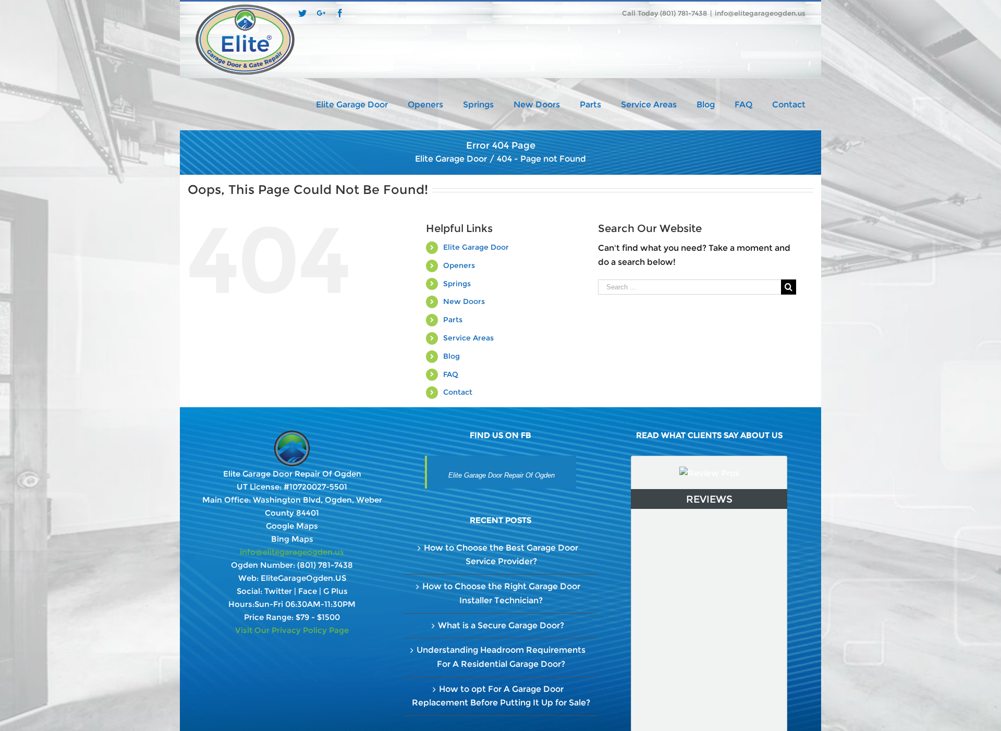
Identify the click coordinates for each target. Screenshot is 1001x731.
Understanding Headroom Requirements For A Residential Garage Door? (501, 657)
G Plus (335, 591)
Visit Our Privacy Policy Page (292, 630)
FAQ (450, 374)
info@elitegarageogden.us (760, 13)
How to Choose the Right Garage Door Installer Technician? (501, 593)
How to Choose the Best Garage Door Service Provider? (501, 555)
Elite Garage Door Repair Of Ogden (501, 475)
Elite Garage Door (476, 247)
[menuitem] (362, 104)
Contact (457, 392)
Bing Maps (292, 539)
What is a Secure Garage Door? (501, 625)
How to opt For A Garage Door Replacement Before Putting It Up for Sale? (501, 696)
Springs (457, 283)
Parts (452, 319)
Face (307, 591)
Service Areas (468, 338)
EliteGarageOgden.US (303, 578)
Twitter (278, 591)
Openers (459, 265)
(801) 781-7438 (325, 565)
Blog (451, 356)
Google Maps (292, 526)
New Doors (464, 301)
